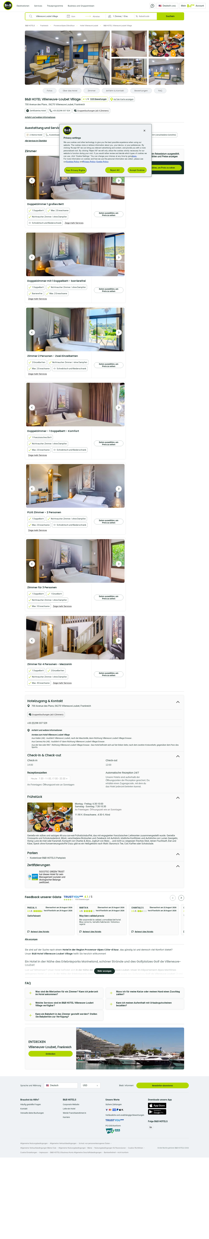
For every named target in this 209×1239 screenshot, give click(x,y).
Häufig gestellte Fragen (30, 1104)
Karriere (66, 1117)
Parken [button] (32, 853)
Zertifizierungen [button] (38, 865)
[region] (105, 150)
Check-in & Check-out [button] (44, 755)
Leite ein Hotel (69, 1109)
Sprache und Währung (30, 1085)
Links (119, 181)
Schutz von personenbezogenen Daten (94, 1143)
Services (38, 6)
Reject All (115, 170)
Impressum (43, 1152)
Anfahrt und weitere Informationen (40, 117)
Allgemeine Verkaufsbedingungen (63, 1143)
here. (135, 156)
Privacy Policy (89, 161)
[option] (75, 177)
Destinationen (23, 6)
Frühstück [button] (34, 797)
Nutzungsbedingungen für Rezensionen (110, 1148)
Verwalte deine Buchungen (32, 1113)
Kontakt (23, 1109)
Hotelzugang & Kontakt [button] (45, 701)
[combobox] (47, 16)
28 (178, 79)
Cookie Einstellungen (28, 1152)
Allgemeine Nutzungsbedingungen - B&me (75, 1148)
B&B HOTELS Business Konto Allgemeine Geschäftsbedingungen (76, 1152)
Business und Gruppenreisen (81, 6)
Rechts (32, 181)
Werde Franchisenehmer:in (74, 1113)
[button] (120, 16)
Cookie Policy (102, 161)
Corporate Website (71, 1104)
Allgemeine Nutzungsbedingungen (34, 1143)
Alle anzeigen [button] (31, 939)
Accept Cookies (137, 170)
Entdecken (50, 1054)
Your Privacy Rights (75, 170)
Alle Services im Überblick (36, 141)
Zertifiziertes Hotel (38, 110)
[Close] (144, 130)
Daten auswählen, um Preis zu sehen (158, 168)
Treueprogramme (55, 6)
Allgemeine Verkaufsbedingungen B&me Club (38, 1148)
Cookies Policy (72, 161)
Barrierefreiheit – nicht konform (116, 1152)
